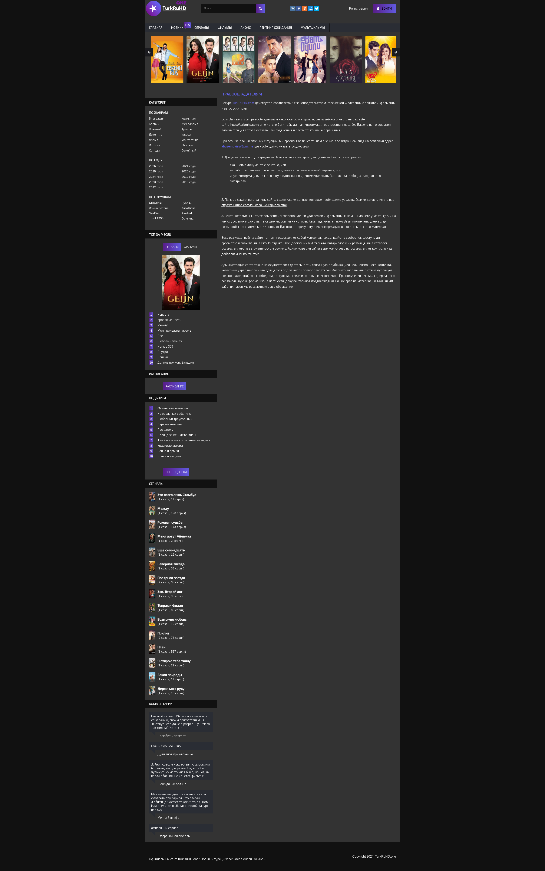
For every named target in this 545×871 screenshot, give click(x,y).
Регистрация (358, 8)
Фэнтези (188, 145)
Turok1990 (156, 218)
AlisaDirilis (188, 208)
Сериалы (201, 27)
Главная (155, 27)
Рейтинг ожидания (276, 27)
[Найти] (260, 8)
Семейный (189, 150)
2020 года (189, 171)
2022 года (156, 187)
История (155, 145)
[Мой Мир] (310, 8)
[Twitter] (316, 8)
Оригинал (188, 218)
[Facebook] (298, 8)
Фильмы (225, 27)
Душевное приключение (175, 754)
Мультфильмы (313, 27)
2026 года (156, 166)
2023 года (156, 182)
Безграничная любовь (174, 836)
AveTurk (187, 213)
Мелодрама (190, 124)
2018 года (189, 182)
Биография (156, 118)
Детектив (155, 134)
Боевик (154, 124)
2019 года (189, 176)
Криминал (189, 118)
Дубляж (187, 203)
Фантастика (190, 140)
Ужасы (186, 134)
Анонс (246, 27)
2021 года (189, 166)
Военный (155, 129)
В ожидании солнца (172, 784)
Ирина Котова (159, 208)
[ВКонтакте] (292, 8)
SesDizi (154, 213)
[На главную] (166, 8)
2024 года (156, 176)
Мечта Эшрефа (168, 817)
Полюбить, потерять (172, 736)
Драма (153, 140)
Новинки (178, 27)
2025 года (156, 171)
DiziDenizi (155, 202)
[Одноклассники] (304, 8)
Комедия (155, 150)
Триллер (188, 129)
